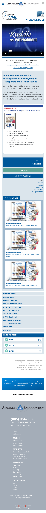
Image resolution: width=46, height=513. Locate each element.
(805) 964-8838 (22, 419)
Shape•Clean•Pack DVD (21, 452)
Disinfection (17, 472)
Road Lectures (18, 445)
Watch (15, 485)
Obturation (17, 474)
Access (15, 467)
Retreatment (38, 189)
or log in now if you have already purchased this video (23, 65)
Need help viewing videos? (23, 68)
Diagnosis (16, 465)
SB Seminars (17, 441)
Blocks (40, 183)
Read (14, 483)
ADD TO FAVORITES (23, 176)
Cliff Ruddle (17, 434)
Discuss (15, 490)
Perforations (38, 187)
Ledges (40, 185)
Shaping (16, 470)
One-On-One (17, 443)
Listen (15, 488)
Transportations (37, 192)
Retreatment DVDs (19, 454)
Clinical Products (19, 456)
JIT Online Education (20, 459)
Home (15, 431)
